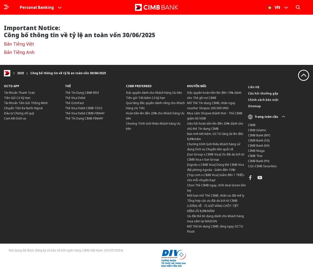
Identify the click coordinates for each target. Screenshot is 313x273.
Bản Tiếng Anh (19, 52)
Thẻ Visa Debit (75, 98)
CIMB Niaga (256, 151)
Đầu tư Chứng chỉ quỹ (19, 113)
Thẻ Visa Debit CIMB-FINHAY (85, 113)
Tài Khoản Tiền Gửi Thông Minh (26, 103)
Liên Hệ (253, 87)
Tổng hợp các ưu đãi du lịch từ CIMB (212, 201)
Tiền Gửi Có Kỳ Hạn (17, 98)
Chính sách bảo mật (263, 100)
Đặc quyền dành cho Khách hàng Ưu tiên (154, 93)
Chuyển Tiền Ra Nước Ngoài (23, 108)
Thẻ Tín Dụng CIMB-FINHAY (84, 118)
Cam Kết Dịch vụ (15, 118)
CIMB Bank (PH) (258, 161)
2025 (20, 73)
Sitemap (254, 106)
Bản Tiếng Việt (19, 44)
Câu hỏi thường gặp (263, 93)
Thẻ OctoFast (74, 103)
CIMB (252, 125)
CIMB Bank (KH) (258, 145)
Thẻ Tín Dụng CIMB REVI (82, 93)
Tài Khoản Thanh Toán (19, 93)
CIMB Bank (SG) (258, 140)
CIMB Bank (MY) (259, 135)
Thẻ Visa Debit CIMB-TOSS (83, 108)
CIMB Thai (255, 156)
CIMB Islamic (257, 130)
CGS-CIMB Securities (262, 166)
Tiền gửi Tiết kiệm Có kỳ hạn (145, 98)
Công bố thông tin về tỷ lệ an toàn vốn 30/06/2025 (68, 73)
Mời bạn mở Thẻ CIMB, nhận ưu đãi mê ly (215, 195)
